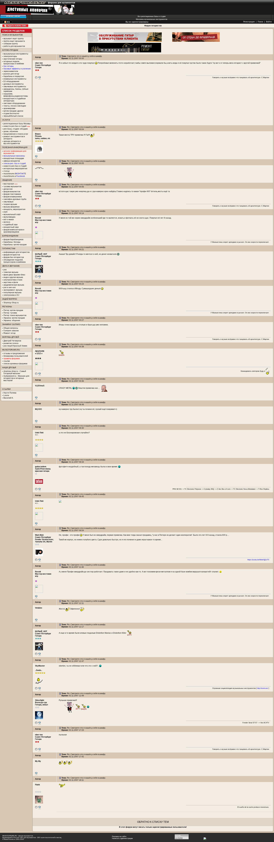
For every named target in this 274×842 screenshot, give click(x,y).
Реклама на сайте (119, 836)
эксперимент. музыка (12, 290)
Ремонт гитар (9, 333)
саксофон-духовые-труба (14, 199)
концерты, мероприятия (14, 209)
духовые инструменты (13, 84)
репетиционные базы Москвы (16, 124)
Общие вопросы (10, 328)
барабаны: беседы (11, 242)
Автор (38, 57)
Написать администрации (122, 838)
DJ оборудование (11, 81)
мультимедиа (9, 217)
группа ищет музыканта (14, 41)
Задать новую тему (15, 25)
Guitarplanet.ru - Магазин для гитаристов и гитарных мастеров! (16, 378)
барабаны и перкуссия (13, 76)
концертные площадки (13, 158)
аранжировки (9, 108)
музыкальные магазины (14, 156)
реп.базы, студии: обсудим (15, 129)
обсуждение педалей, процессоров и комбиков (14, 261)
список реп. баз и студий (14, 163)
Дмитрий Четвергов (12, 341)
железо (6, 222)
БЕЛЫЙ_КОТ (41, 254)
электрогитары (10, 56)
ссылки (6, 361)
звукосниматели (10, 71)
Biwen (38, 134)
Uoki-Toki (39, 433)
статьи (6, 171)
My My (38, 761)
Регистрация (249, 22)
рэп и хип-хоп (9, 287)
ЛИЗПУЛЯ (39, 351)
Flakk (37, 785)
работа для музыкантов (14, 46)
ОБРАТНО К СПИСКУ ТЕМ (153, 822)
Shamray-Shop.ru (11, 303)
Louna (6, 395)
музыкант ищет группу (13, 38)
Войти (269, 22)
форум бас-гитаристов (13, 257)
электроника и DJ (11, 295)
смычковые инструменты (14, 86)
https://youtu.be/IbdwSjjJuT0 (258, 560)
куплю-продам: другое (13, 111)
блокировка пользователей (15, 356)
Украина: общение (11, 320)
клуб (5, 212)
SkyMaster (40, 666)
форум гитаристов (11, 255)
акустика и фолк (10, 282)
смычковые (8, 202)
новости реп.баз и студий (14, 166)
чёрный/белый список (13, 116)
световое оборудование (14, 103)
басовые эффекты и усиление (17, 69)
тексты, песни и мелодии (14, 106)
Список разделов (13, 31)
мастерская (8, 184)
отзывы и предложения (14, 353)
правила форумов (11, 358)
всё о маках (8, 219)
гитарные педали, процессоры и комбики (13, 62)
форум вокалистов (11, 191)
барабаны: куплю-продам (14, 244)
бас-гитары (8, 66)
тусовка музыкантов (12, 186)
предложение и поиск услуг (15, 134)
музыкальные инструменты (15, 54)
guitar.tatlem (40, 467)
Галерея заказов (11, 330)
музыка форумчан (11, 207)
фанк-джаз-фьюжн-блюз (14, 275)
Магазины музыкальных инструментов (151, 19)
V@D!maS (39, 386)
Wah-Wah (39, 535)
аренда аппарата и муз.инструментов (12, 142)
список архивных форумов (15, 364)
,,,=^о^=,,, (39, 168)
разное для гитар (11, 74)
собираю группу (10, 44)
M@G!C (38, 409)
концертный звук (11, 227)
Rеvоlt (38, 218)
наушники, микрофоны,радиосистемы (15, 95)
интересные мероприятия (15, 168)
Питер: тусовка (10, 313)
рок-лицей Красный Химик (15, 346)
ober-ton (39, 63)
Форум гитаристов (153, 26)
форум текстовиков (12, 194)
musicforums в (14, 176)
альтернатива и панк (12, 280)
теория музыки (10, 204)
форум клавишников (12, 197)
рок (5, 270)
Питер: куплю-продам (13, 310)
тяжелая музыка (10, 272)
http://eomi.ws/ (262, 688)
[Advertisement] (153, 103)
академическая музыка (13, 285)
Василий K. (8, 398)
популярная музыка (12, 292)
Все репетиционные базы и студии (152, 16)
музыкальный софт (12, 214)
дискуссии (8, 189)
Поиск (260, 22)
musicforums (14, 174)
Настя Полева (9, 393)
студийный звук (10, 224)
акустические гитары (12, 59)
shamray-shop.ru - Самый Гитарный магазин (14, 372)
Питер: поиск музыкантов (14, 315)
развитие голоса (10, 343)
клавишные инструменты (14, 79)
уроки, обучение (10, 131)
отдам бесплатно (11, 113)
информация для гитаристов (16, 252)
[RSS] (7, 23)
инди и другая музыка (13, 277)
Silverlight (39, 700)
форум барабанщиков (13, 239)
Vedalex (38, 608)
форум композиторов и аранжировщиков (13, 231)
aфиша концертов (11, 161)
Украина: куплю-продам (14, 318)
